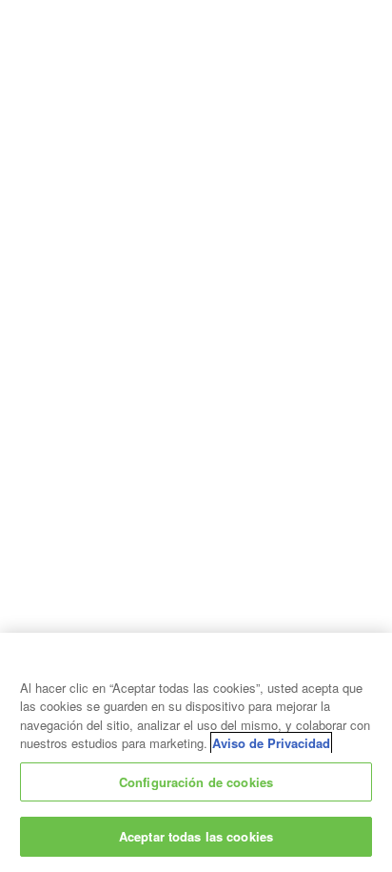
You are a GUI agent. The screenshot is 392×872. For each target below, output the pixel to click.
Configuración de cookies (196, 782)
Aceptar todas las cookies (196, 836)
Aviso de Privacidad (271, 743)
